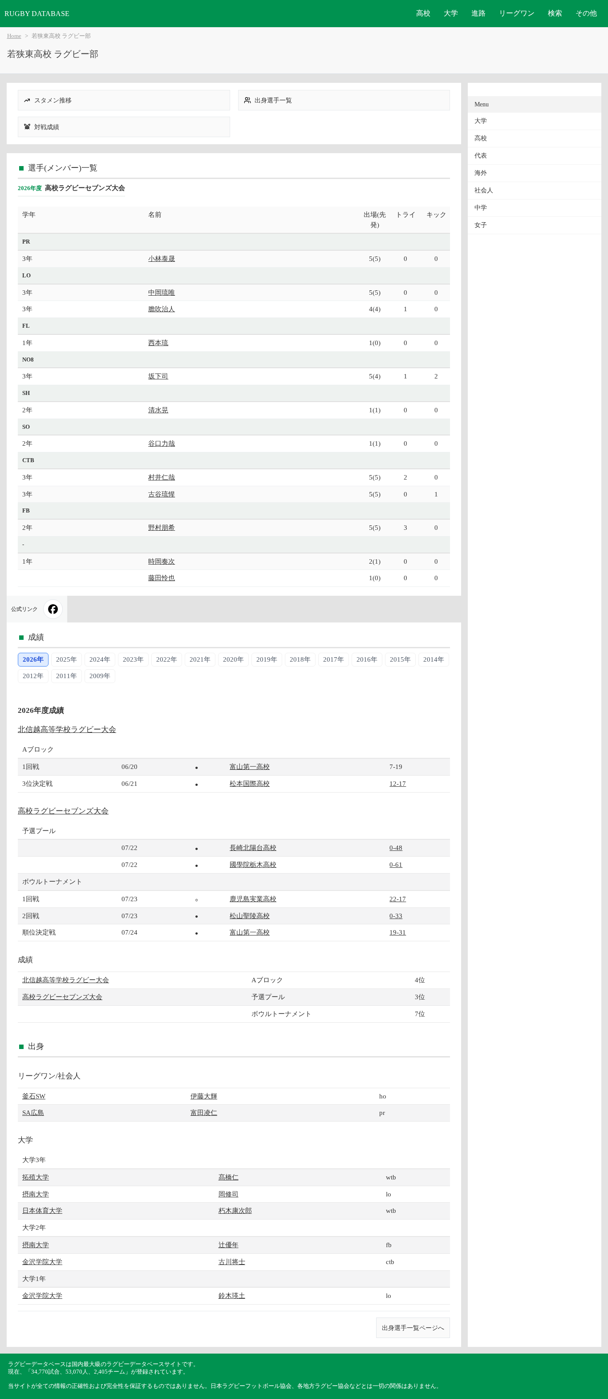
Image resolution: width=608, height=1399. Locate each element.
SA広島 (33, 1112)
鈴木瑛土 (232, 1295)
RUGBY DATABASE (36, 13)
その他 (586, 13)
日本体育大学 (42, 1210)
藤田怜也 (161, 578)
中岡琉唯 (161, 292)
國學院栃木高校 (253, 864)
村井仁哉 (161, 477)
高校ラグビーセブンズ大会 (63, 811)
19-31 (397, 932)
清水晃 (158, 410)
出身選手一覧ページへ (413, 1327)
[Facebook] (53, 609)
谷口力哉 (161, 443)
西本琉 (158, 342)
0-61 (395, 864)
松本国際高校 (250, 783)
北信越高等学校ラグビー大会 (67, 729)
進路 (478, 13)
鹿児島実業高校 (253, 899)
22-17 (397, 899)
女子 (480, 225)
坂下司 (158, 376)
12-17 (397, 783)
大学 (451, 13)
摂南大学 (35, 1194)
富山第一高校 (250, 766)
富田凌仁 (204, 1112)
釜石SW (33, 1096)
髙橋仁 (229, 1177)
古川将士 (232, 1261)
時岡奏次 (161, 561)
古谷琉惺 (161, 494)
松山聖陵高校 (250, 915)
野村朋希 (161, 527)
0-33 (395, 915)
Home (14, 36)
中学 (480, 207)
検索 (555, 13)
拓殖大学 (35, 1177)
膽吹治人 (161, 309)
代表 (480, 155)
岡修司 (229, 1194)
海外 (480, 173)
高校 (423, 13)
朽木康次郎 (235, 1210)
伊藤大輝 (204, 1096)
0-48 (395, 847)
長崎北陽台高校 (253, 847)
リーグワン (517, 13)
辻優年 (229, 1245)
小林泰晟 (161, 258)
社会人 (483, 190)
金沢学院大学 (42, 1261)
